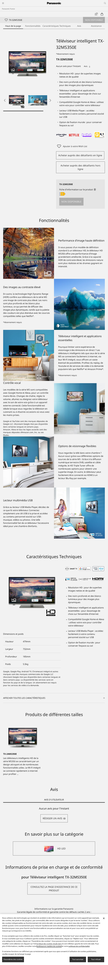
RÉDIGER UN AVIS (52, 818)
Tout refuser (96, 959)
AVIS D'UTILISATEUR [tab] (54, 799)
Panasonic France (8, 9)
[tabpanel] (54, 814)
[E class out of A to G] (62, 194)
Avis (79, 25)
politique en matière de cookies (49, 946)
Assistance (96, 25)
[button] (16, 100)
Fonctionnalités (32, 25)
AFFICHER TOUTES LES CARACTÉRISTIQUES (24, 698)
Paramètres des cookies (13, 959)
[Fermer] (104, 918)
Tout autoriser (78, 959)
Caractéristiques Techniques (57, 25)
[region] (54, 939)
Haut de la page (13, 25)
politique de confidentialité (79, 946)
